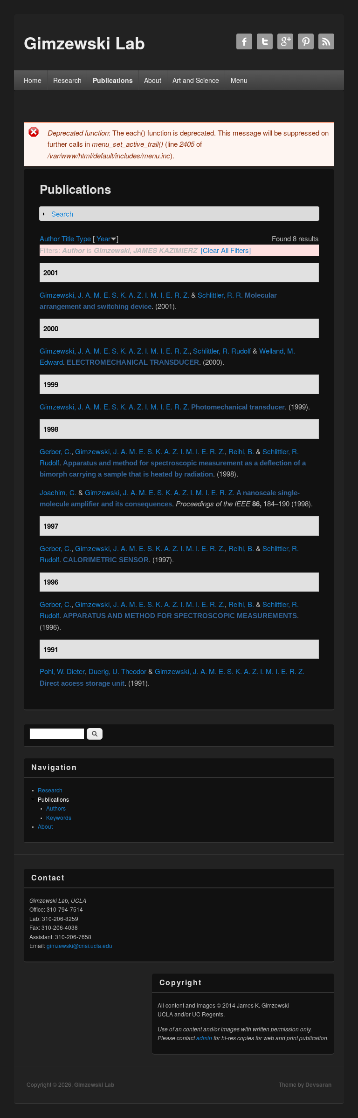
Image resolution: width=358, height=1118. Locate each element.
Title (68, 238)
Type (83, 238)
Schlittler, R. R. (220, 295)
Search (62, 213)
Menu (239, 80)
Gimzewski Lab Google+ (285, 41)
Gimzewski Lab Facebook (244, 41)
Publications (113, 80)
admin (204, 1038)
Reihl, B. (241, 451)
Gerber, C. (55, 451)
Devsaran (318, 1084)
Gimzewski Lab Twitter (265, 41)
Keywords (58, 817)
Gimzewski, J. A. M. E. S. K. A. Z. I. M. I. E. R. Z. (114, 295)
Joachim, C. (58, 492)
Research (67, 80)
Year (103, 238)
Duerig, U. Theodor (117, 671)
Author (50, 238)
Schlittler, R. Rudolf (222, 350)
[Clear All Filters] (226, 250)
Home (32, 80)
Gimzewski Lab (94, 1084)
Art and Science (195, 80)
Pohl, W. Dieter (62, 671)
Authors (56, 808)
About (152, 80)
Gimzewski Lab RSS (326, 41)
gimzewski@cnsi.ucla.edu (79, 945)
